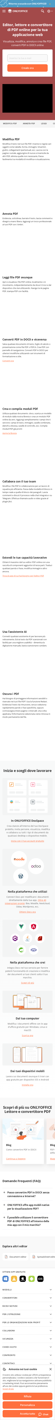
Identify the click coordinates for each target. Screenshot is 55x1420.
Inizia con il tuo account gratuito (27, 840)
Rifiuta (27, 1396)
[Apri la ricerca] (42, 11)
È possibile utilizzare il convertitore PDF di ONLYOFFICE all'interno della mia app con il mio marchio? (28, 1221)
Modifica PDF (10, 123)
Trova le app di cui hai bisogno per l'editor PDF (23, 575)
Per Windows (5, 1279)
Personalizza (27, 1405)
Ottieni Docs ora (27, 911)
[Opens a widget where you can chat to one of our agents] (43, 1414)
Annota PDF (29, 123)
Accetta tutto (27, 1413)
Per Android (31, 1279)
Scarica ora (27, 1035)
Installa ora (27, 1084)
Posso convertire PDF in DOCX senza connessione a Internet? (28, 1194)
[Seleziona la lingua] (50, 11)
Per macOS (23, 1279)
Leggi (44, 123)
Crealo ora (28, 68)
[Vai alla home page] (18, 11)
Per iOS (40, 1279)
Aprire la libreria (9, 433)
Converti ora (8, 360)
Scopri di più (27, 982)
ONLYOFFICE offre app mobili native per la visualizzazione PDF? (28, 1206)
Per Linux (14, 1279)
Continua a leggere (16, 1158)
